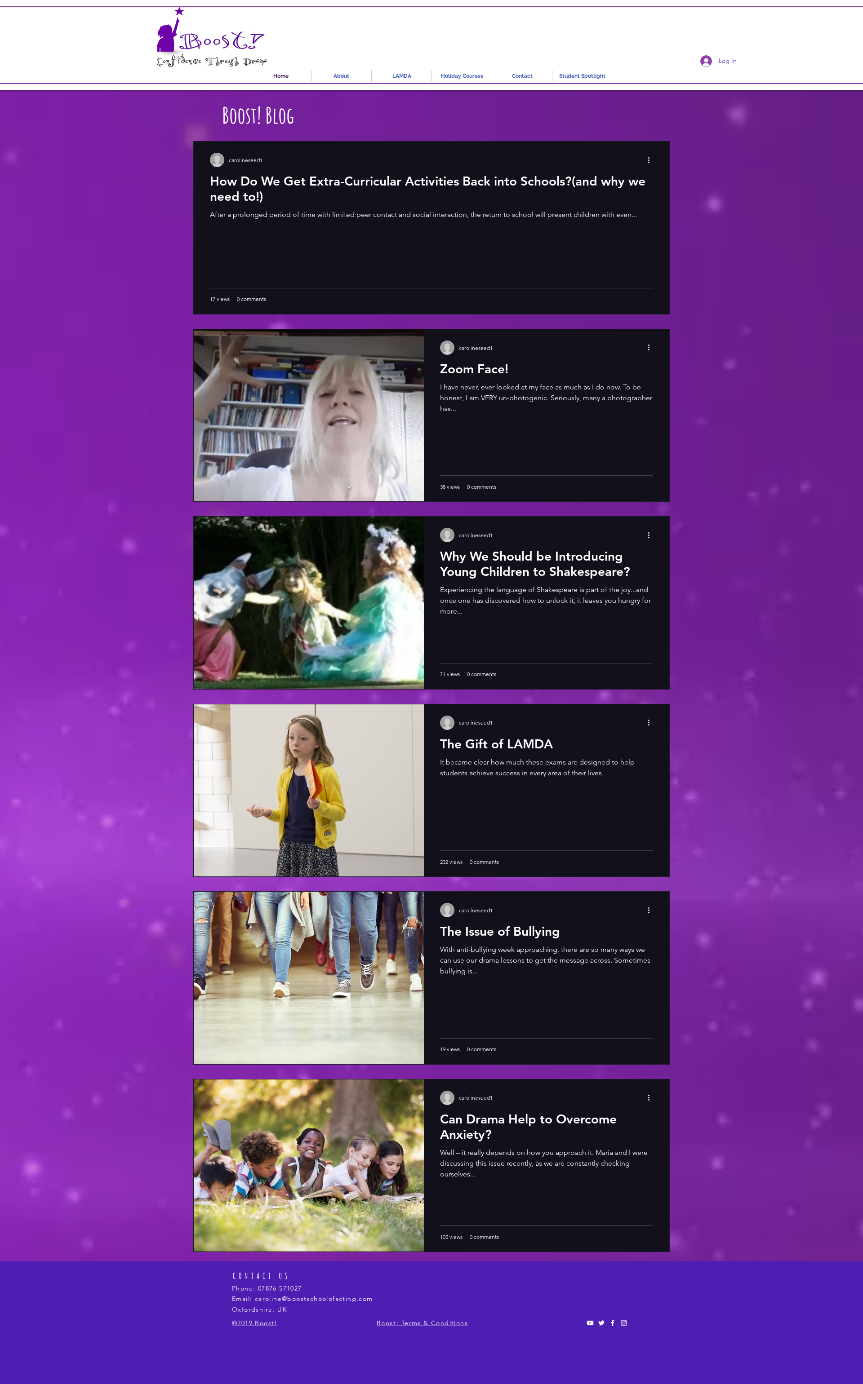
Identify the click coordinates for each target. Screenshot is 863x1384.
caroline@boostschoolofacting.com (314, 1299)
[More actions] (651, 160)
